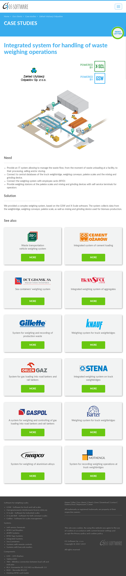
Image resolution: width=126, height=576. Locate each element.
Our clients (17, 16)
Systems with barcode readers (19, 547)
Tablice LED (12, 559)
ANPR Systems (13, 533)
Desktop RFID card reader (18, 573)
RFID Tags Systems (15, 536)
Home (6, 16)
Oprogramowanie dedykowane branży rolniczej (27, 510)
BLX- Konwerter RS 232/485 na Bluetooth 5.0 (27, 567)
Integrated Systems (15, 539)
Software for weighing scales (16, 503)
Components (9, 551)
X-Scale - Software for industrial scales (23, 513)
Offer (73, 502)
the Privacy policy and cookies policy (87, 533)
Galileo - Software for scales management (24, 518)
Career (90, 504)
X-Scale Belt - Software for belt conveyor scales (27, 516)
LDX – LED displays (15, 556)
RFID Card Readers (15, 530)
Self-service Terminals (16, 527)
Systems (7, 523)
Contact (113, 502)
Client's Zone (93, 502)
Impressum (81, 504)
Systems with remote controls (19, 544)
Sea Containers (13, 541)
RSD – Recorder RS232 (17, 570)
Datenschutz (70, 504)
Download (104, 502)
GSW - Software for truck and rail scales (24, 507)
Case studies (30, 16)
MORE (32, 257)
